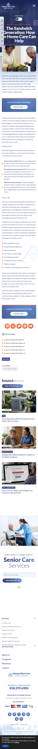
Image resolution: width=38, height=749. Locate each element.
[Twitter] (19, 326)
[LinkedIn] (13, 326)
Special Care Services (8, 630)
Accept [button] (5, 746)
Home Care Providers (19, 24)
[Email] (31, 326)
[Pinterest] (25, 326)
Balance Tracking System (10, 637)
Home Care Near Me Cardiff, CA (15, 340)
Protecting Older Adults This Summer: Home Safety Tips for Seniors (18, 420)
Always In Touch (7, 634)
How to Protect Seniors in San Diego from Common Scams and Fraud (17, 492)
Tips (3, 416)
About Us (6, 655)
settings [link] (16, 742)
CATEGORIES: (6, 366)
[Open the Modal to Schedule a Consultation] (36, 22)
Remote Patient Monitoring (10, 641)
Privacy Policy (14, 724)
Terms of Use (24, 724)
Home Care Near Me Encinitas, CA (15, 353)
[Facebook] (7, 326)
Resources (6, 663)
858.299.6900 (19, 688)
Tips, (4, 487)
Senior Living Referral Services (11, 626)
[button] (34, 5)
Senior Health (7, 451)
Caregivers (6, 659)
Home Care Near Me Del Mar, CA (15, 346)
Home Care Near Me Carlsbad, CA (15, 343)
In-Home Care (6, 623)
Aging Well (11, 487)
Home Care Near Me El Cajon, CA (15, 350)
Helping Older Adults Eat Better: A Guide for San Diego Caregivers (18, 456)
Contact (5, 668)
